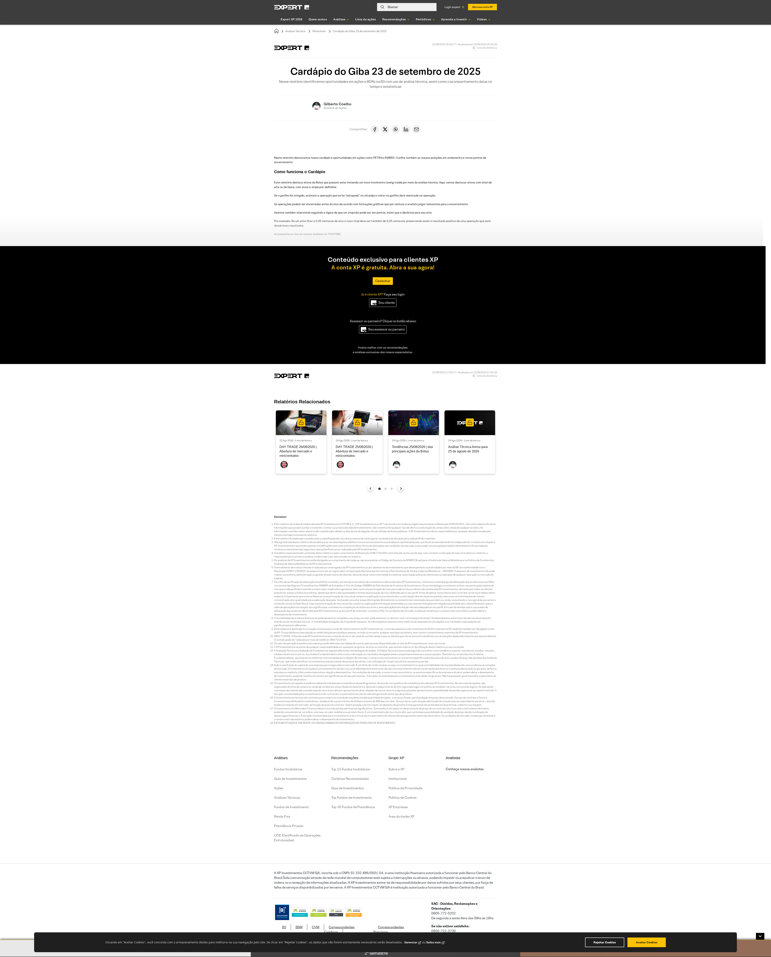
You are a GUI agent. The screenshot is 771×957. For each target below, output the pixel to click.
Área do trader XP (401, 816)
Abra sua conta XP (482, 6)
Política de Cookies (403, 797)
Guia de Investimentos (290, 779)
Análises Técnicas (287, 797)
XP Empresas (398, 807)
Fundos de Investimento (291, 807)
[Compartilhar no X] (385, 129)
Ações (278, 788)
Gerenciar (410, 942)
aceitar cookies (646, 942)
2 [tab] (385, 489)
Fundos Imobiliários (288, 769)
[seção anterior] (370, 488)
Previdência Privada (288, 826)
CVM (315, 927)
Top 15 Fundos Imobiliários (350, 769)
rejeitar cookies (605, 942)
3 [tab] (392, 489)
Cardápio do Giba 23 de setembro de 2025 (360, 31)
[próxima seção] (401, 488)
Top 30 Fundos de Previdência (353, 807)
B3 (284, 927)
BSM (299, 927)
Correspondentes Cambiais (339, 929)
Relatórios (319, 31)
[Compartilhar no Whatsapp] (395, 129)
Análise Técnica (295, 31)
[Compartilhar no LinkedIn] (406, 129)
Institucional (398, 779)
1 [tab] (379, 489)
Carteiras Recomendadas (350, 779)
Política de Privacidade (405, 788)
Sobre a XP (396, 769)
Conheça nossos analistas (465, 769)
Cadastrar (382, 281)
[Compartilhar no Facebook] (374, 129)
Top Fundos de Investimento (351, 797)
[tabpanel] (301, 442)
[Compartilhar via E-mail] (416, 129)
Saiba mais (433, 942)
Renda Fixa (282, 816)
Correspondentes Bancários (388, 929)
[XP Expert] (291, 7)
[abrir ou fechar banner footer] (760, 936)
